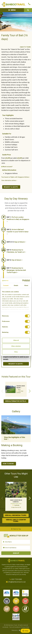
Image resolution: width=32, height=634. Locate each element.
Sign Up (16, 553)
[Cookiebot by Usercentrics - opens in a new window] (22, 280)
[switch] (27, 321)
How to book (8, 464)
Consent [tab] (5, 285)
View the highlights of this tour (14, 438)
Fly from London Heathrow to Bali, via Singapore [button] (18, 218)
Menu (13, 10)
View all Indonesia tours (15, 515)
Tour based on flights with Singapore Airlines (15, 177)
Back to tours (25, 47)
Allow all (16, 340)
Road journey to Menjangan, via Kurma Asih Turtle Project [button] (16, 270)
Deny (16, 352)
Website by (16, 630)
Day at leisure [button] (14, 260)
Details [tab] (16, 285)
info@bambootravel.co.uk (17, 582)
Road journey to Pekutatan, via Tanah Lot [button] (16, 251)
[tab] (19, 219)
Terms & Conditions (14, 627)
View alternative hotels (15, 401)
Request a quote (11, 187)
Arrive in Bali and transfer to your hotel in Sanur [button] (18, 231)
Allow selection (16, 346)
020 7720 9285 (16, 579)
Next (30, 391)
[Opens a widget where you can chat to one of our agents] (25, 631)
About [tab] (26, 285)
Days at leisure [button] (16, 242)
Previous (2, 391)
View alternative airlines (8, 180)
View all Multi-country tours (16, 520)
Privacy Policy (25, 627)
